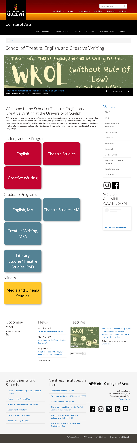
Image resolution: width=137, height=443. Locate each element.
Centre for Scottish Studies (62, 391)
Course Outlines (112, 154)
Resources (109, 143)
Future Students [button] (42, 32)
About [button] (72, 12)
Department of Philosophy (19, 415)
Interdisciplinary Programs (19, 421)
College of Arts (19, 24)
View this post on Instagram (115, 228)
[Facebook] (92, 409)
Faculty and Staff (112, 169)
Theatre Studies (61, 153)
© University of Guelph (119, 437)
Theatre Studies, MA (61, 209)
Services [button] (124, 12)
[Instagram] (101, 409)
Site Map (103, 438)
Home (10, 40)
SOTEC (109, 105)
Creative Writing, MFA (22, 233)
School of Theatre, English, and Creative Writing (24, 392)
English (22, 153)
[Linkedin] (118, 409)
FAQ (107, 118)
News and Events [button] (107, 32)
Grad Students (111, 174)
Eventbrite (106, 344)
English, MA (22, 209)
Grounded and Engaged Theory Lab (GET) (68, 396)
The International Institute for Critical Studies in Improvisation (67, 408)
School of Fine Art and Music (19, 399)
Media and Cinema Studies (22, 293)
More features (76, 354)
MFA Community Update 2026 (50, 331)
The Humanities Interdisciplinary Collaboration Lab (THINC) (64, 416)
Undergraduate (112, 132)
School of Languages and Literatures (23, 404)
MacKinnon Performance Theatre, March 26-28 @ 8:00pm (35, 90)
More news (43, 361)
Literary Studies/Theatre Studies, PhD (22, 261)
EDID (107, 112)
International (84, 11)
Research (112, 12)
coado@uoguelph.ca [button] (121, 399)
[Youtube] (125, 408)
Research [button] (90, 32)
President (98, 11)
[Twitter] (109, 409)
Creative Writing (23, 177)
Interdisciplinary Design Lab (62, 401)
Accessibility (75, 438)
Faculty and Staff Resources (112, 124)
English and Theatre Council (114, 161)
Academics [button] (59, 12)
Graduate (109, 137)
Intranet (123, 32)
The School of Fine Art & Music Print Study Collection (66, 424)
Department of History (17, 410)
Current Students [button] (62, 32)
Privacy (89, 438)
